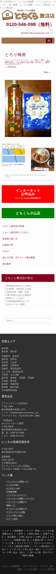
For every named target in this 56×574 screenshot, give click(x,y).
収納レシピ (11, 505)
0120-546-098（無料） (30, 24)
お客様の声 (7, 245)
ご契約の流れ (33, 534)
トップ (5, 530)
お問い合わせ (25, 537)
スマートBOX (12, 519)
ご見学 (19, 534)
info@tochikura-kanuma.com (35, 33)
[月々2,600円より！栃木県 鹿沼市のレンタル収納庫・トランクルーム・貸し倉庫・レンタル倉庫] (28, 14)
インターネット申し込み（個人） (25, 549)
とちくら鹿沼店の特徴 (13, 226)
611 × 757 (39, 60)
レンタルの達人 (12, 485)
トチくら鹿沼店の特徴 (18, 546)
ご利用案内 (17, 530)
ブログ (5, 251)
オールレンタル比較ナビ (16, 509)
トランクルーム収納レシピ (17, 481)
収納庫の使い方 (10, 239)
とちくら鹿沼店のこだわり (15, 232)
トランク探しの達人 (14, 515)
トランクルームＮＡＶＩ (16, 495)
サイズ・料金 (33, 530)
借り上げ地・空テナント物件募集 (18, 257)
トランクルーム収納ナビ (16, 502)
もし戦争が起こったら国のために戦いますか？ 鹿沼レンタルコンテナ (28, 62)
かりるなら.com (13, 488)
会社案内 (6, 264)
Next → (47, 72)
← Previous (10, 67)
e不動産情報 (11, 492)
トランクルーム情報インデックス (20, 498)
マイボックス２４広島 (15, 512)
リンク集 (9, 543)
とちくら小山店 (28, 213)
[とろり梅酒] (28, 108)
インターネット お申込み (28, 193)
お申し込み (41, 537)
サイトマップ (23, 543)
